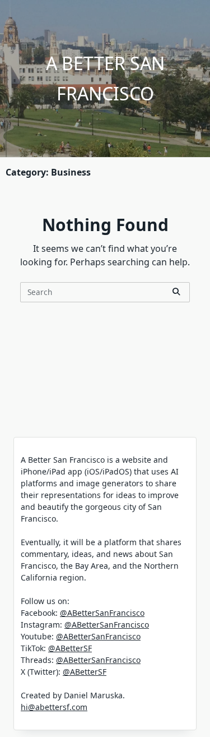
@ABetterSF (70, 648)
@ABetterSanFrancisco (102, 612)
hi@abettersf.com (54, 707)
